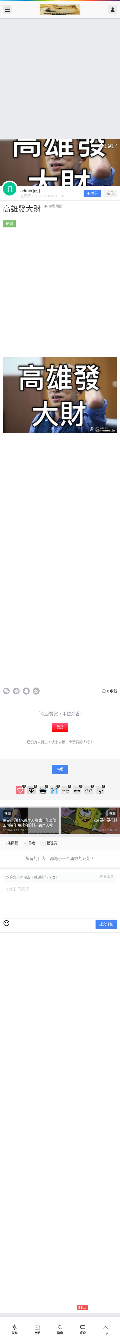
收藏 (112, 691)
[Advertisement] (60, 78)
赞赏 (60, 727)
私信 (110, 193)
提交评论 (106, 924)
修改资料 (107, 877)
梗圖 (9, 224)
